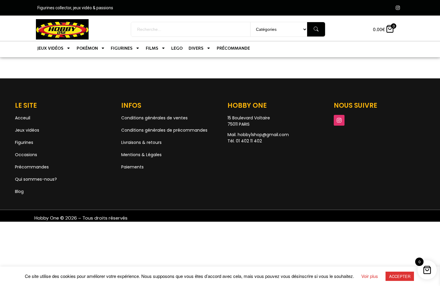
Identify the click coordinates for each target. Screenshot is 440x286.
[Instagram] (398, 8)
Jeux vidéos (50, 48)
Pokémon (87, 48)
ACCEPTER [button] (399, 276)
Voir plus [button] (369, 276)
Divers (196, 48)
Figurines (122, 48)
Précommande (233, 48)
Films (152, 48)
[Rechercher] (316, 29)
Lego (177, 48)
